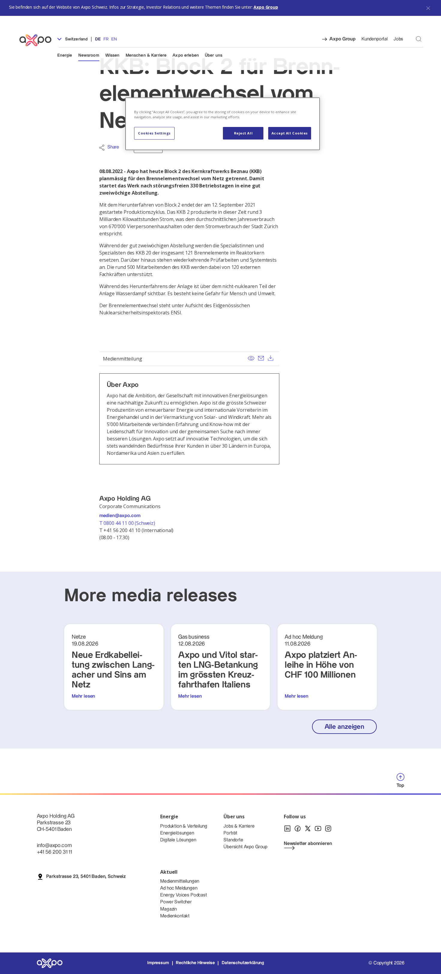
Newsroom (88, 55)
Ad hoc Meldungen (178, 888)
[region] (222, 123)
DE (98, 39)
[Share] (101, 148)
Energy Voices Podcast (183, 895)
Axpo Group (266, 7)
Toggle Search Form (418, 38)
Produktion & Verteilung (183, 826)
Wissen (112, 55)
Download (271, 358)
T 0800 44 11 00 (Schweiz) (127, 523)
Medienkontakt (175, 916)
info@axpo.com (54, 845)
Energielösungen (177, 833)
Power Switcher (176, 902)
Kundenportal (375, 39)
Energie (64, 55)
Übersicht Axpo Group (245, 847)
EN (113, 39)
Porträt (230, 833)
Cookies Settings (154, 133)
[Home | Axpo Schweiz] (38, 40)
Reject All (243, 133)
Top (400, 785)
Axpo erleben (185, 55)
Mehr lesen (83, 696)
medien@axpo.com (119, 515)
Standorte (233, 840)
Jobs (398, 39)
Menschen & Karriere (146, 55)
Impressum (158, 963)
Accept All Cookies (290, 133)
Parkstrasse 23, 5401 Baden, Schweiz (86, 876)
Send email (261, 358)
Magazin (168, 909)
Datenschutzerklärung (243, 963)
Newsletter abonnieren (308, 843)
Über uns (213, 55)
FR (106, 39)
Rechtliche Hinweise (195, 963)
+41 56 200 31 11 (54, 852)
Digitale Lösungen (178, 840)
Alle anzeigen (344, 727)
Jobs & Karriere (239, 826)
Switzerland (76, 39)
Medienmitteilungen (179, 881)
